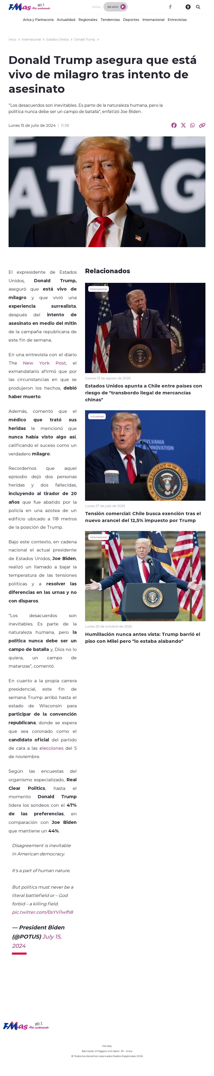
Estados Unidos (57, 39)
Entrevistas (177, 19)
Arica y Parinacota (38, 19)
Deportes (131, 19)
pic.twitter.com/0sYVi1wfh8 (42, 912)
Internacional (153, 19)
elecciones (51, 748)
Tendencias (110, 19)
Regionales (87, 19)
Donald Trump (84, 39)
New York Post (44, 363)
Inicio (12, 39)
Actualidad (66, 19)
